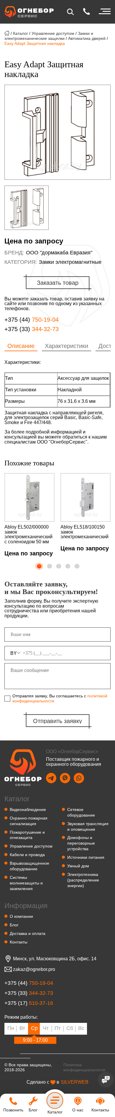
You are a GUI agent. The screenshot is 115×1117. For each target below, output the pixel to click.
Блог (14, 925)
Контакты (18, 942)
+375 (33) (31, 329)
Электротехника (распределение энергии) (83, 880)
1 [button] (39, 565)
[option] (57, 132)
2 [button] (50, 567)
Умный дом (78, 865)
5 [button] (77, 567)
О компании (21, 916)
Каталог (20, 33)
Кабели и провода (27, 854)
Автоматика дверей (87, 38)
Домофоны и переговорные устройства (81, 843)
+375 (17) (28, 1003)
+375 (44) (31, 319)
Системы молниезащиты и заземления (26, 883)
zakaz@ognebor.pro (34, 969)
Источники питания (85, 857)
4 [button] (68, 567)
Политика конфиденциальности (84, 1067)
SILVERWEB (74, 1082)
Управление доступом (53, 33)
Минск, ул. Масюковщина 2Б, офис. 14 (54, 958)
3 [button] (59, 567)
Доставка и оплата (27, 933)
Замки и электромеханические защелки (48, 36)
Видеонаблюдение (28, 809)
